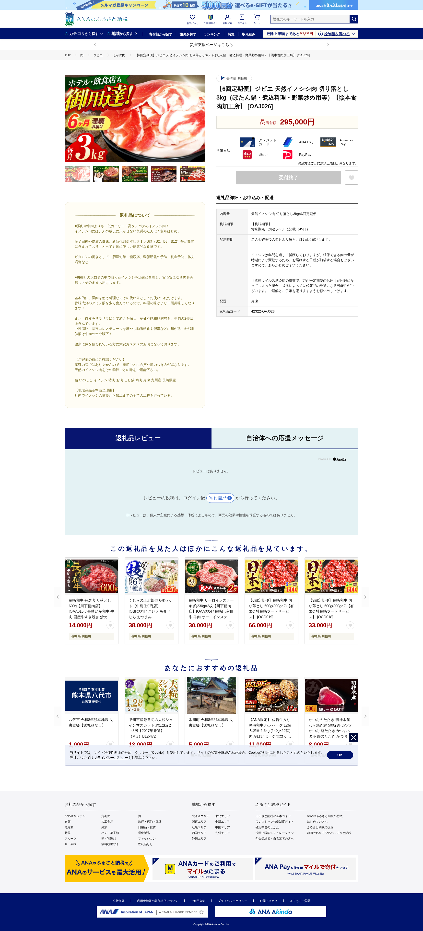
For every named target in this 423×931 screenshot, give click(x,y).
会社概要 (119, 901)
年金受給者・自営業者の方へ (275, 838)
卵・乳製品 (108, 838)
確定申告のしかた (267, 827)
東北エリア (222, 816)
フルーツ (70, 838)
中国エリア (222, 827)
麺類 (104, 827)
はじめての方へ (317, 821)
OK (340, 755)
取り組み (248, 34)
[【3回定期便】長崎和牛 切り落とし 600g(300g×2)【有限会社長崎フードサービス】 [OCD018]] (331, 576)
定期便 (105, 816)
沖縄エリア (199, 838)
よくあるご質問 (300, 901)
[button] (95, 44)
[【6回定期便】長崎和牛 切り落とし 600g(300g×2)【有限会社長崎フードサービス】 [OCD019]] (271, 576)
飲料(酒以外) (109, 844)
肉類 (67, 821)
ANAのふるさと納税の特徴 (324, 816)
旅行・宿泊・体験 (150, 821)
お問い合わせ (268, 901)
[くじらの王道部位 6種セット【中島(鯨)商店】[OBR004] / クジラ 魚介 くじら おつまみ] (151, 576)
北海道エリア (201, 816)
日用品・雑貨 (147, 827)
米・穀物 (70, 844)
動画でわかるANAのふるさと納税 (329, 833)
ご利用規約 (198, 901)
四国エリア (199, 833)
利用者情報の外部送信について (157, 901)
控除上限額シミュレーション (275, 833)
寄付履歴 (218, 497)
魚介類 (69, 827)
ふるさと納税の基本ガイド (273, 816)
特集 (231, 34)
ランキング (212, 34)
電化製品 (144, 833)
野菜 (67, 833)
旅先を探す (188, 34)
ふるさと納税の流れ (320, 827)
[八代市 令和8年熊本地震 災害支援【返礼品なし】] (91, 695)
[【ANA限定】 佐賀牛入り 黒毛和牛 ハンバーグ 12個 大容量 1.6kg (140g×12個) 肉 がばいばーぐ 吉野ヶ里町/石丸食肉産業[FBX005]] (271, 695)
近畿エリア (199, 827)
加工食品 (107, 821)
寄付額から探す (160, 34)
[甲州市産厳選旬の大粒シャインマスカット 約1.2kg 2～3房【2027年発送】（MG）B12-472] (151, 695)
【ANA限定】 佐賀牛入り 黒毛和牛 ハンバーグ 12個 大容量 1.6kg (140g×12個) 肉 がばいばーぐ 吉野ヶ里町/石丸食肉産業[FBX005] (270, 731)
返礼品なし (145, 844)
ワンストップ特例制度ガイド (275, 821)
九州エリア (222, 833)
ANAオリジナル (75, 816)
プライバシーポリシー (232, 901)
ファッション (147, 838)
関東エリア (199, 821)
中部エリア (222, 821)
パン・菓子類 (110, 833)
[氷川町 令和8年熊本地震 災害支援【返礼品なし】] (211, 695)
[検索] (354, 19)
